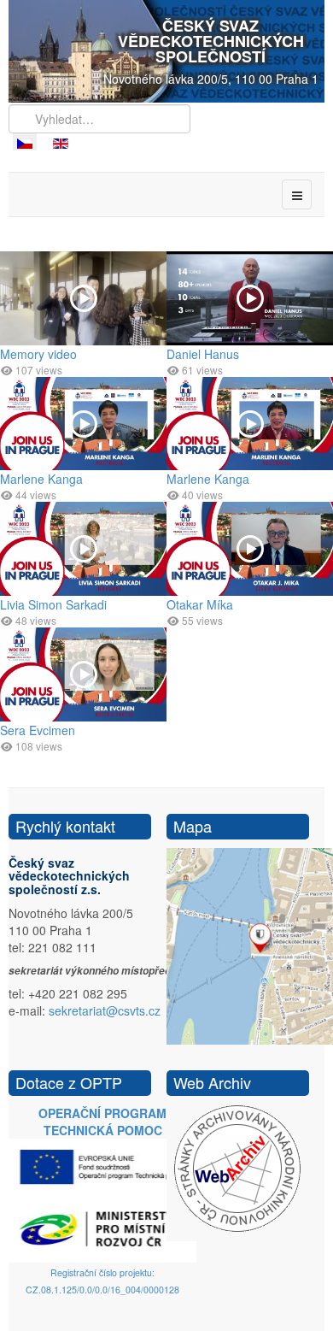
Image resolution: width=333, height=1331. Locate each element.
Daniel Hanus (202, 353)
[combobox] (99, 118)
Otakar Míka (199, 604)
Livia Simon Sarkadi (53, 604)
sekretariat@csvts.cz (105, 1010)
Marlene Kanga (41, 478)
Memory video (38, 353)
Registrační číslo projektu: (102, 1272)
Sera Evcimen (37, 730)
